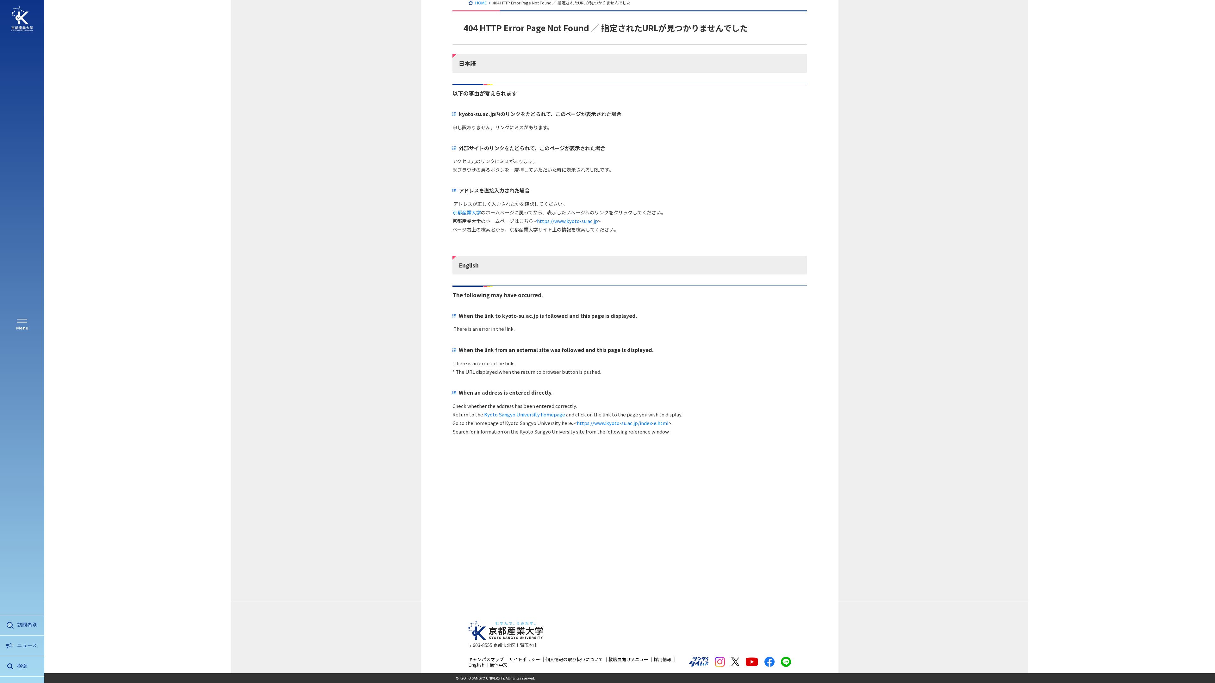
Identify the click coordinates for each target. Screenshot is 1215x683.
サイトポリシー (524, 659)
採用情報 (662, 659)
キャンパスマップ (486, 659)
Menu (22, 328)
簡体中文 (499, 664)
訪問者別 (27, 624)
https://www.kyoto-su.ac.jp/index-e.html (623, 423)
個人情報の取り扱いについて (574, 659)
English (476, 664)
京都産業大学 (466, 212)
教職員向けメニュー (628, 659)
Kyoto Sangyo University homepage (524, 414)
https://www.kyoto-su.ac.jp (567, 221)
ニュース (27, 645)
